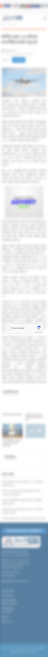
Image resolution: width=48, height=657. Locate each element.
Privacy (36, 332)
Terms (40, 332)
